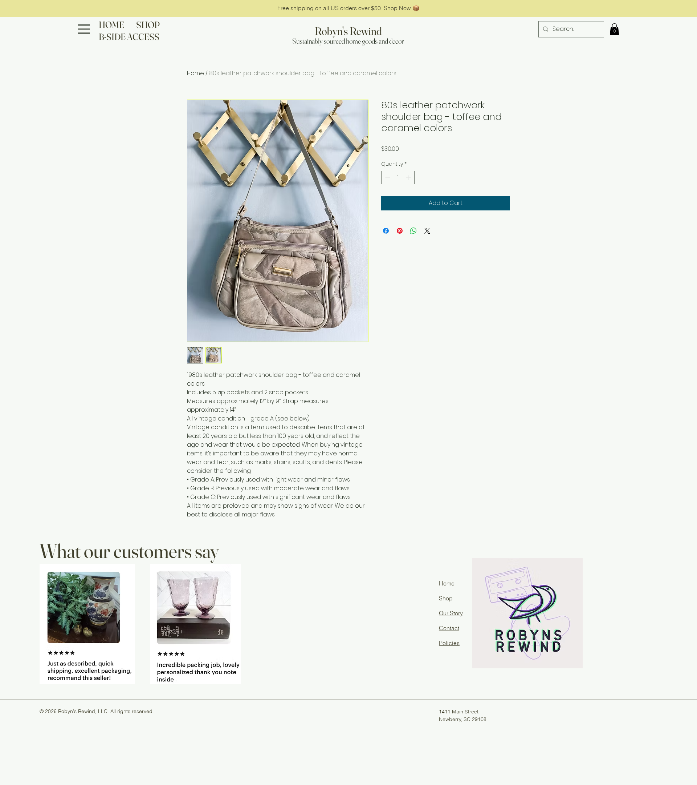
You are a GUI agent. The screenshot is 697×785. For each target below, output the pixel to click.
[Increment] (408, 177)
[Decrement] (386, 177)
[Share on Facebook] (386, 230)
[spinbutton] (397, 177)
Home (195, 73)
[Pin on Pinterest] (399, 230)
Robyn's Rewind (348, 31)
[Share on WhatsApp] (413, 230)
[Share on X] (427, 230)
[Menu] (84, 29)
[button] (614, 29)
